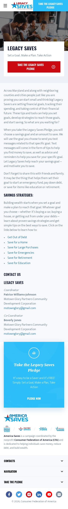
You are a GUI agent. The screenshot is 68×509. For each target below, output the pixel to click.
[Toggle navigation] (5, 5)
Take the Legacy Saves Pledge (50, 5)
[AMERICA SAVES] (22, 5)
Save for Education (19, 263)
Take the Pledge (13, 482)
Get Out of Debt (17, 237)
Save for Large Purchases (23, 247)
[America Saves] (16, 418)
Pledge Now (34, 398)
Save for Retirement (20, 257)
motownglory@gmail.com (20, 308)
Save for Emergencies (21, 252)
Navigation (10, 471)
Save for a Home (18, 242)
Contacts (9, 461)
